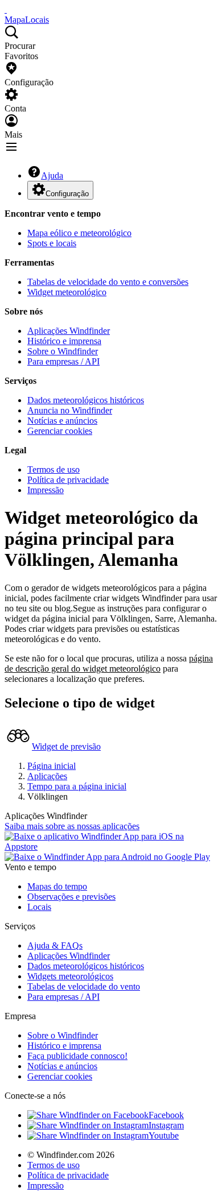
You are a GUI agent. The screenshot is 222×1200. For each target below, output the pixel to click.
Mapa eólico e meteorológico (79, 233)
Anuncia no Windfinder (69, 410)
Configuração (67, 193)
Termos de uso (53, 469)
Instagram (166, 1125)
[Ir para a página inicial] (6, 9)
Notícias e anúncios (62, 420)
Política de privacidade (68, 480)
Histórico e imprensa (64, 341)
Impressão (45, 490)
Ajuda (52, 175)
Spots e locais (51, 243)
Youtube (164, 1135)
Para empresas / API (63, 361)
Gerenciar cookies (59, 431)
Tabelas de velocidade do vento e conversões (107, 282)
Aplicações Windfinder (68, 331)
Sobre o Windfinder (62, 351)
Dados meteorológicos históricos (85, 400)
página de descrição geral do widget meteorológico (109, 663)
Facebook (166, 1115)
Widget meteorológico (66, 292)
